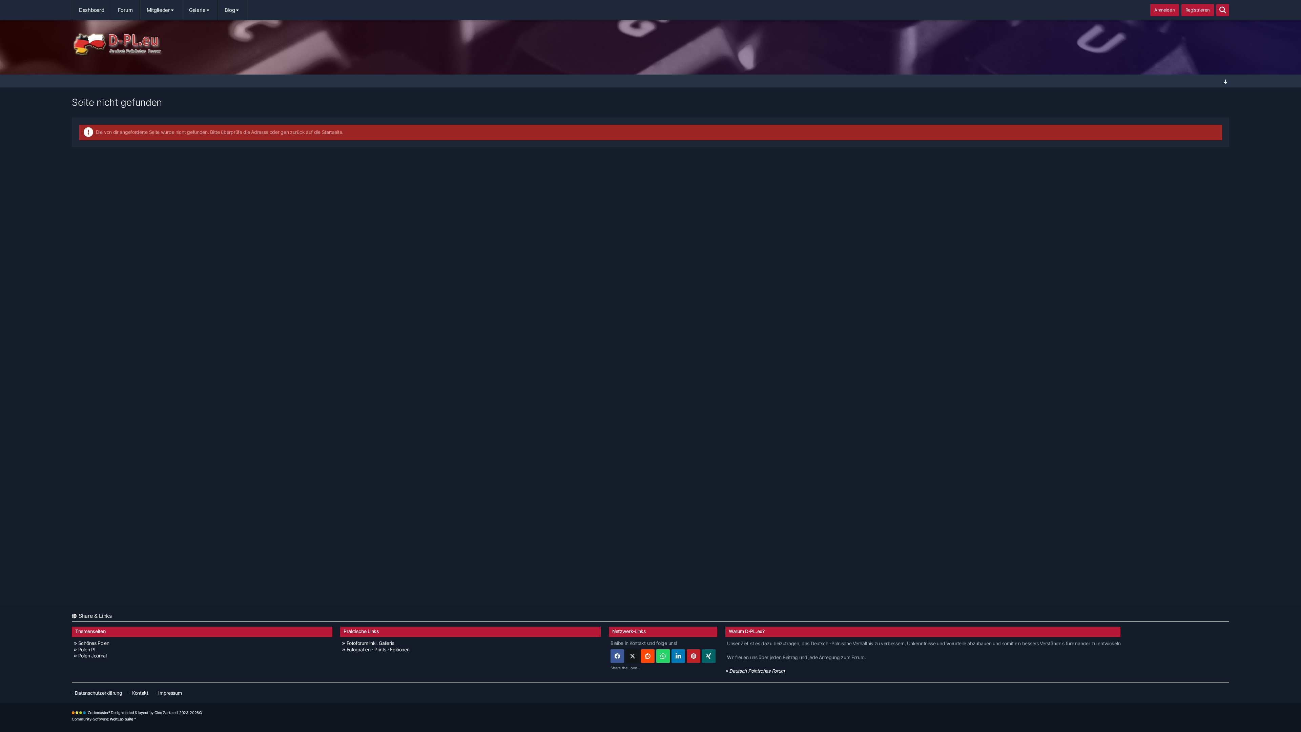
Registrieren (1197, 10)
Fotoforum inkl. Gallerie (370, 643)
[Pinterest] (693, 656)
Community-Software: (104, 719)
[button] (678, 656)
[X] (632, 656)
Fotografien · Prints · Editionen (378, 649)
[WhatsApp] (663, 656)
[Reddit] (648, 656)
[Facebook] (617, 656)
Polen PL (87, 649)
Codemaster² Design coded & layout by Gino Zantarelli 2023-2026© (145, 712)
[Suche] (1222, 10)
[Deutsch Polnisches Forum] (650, 44)
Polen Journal (92, 655)
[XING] (709, 656)
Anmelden (1164, 10)
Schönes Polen (93, 643)
